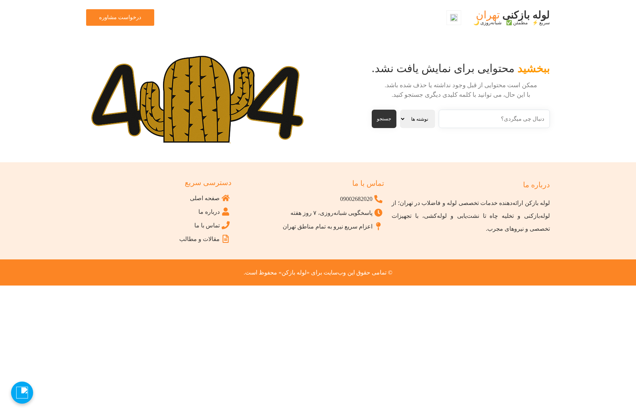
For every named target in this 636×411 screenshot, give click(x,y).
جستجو (384, 118)
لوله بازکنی (511, 17)
